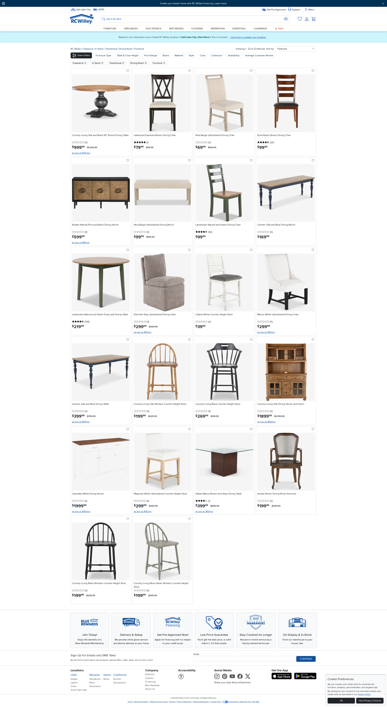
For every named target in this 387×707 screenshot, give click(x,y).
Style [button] (191, 55)
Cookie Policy (215, 702)
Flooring (197, 28)
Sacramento (119, 682)
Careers (149, 678)
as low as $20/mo (81, 153)
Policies (172, 702)
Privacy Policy (364, 694)
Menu (311, 9)
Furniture (110, 28)
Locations (77, 670)
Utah (74, 675)
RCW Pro (149, 674)
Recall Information (141, 702)
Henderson (95, 679)
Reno (92, 682)
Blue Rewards (152, 685)
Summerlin (95, 686)
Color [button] (203, 55)
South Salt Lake (79, 689)
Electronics (153, 28)
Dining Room (126, 48)
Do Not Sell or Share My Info (239, 702)
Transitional (111, 48)
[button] (37, 3)
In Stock (99, 48)
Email (196, 654)
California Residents (201, 702)
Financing (150, 681)
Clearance (260, 28)
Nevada (94, 675)
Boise (106, 679)
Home (130, 702)
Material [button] (179, 55)
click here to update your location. (248, 37)
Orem (73, 686)
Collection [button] (216, 55)
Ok (341, 700)
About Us (150, 689)
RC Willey (76, 48)
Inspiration (218, 28)
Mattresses (176, 28)
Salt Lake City (83, 9)
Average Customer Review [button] (259, 55)
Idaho (107, 675)
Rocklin (117, 679)
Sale (280, 28)
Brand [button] (166, 55)
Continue (306, 658)
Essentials (239, 28)
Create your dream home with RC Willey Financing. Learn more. (193, 3)
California (119, 675)
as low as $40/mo (81, 511)
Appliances (131, 28)
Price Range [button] (150, 55)
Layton (74, 682)
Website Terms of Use (159, 702)
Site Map (255, 702)
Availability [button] (233, 55)
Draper (74, 679)
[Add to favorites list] (128, 71)
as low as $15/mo (80, 242)
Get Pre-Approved (276, 9)
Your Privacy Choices (370, 700)
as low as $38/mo (266, 421)
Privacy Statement (184, 702)
